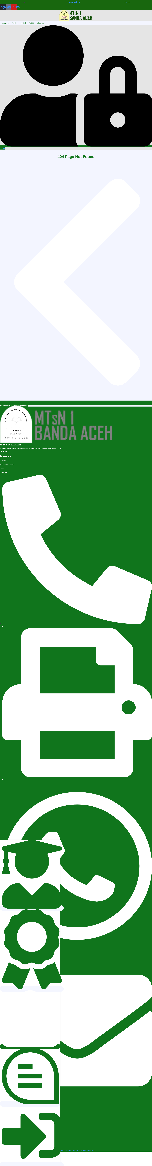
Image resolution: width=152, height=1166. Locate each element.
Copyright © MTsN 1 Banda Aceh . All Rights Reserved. (76, 1150)
